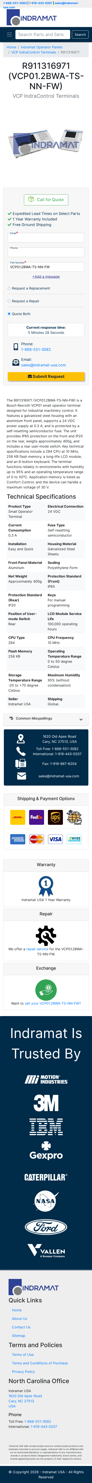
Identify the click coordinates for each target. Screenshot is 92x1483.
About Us (19, 1318)
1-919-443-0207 (40, 3)
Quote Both (21, 314)
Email (13, 233)
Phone (14, 247)
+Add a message (46, 276)
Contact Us (21, 1327)
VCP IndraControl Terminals (33, 52)
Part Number (17, 262)
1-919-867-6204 (63, 764)
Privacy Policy (23, 1371)
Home (11, 47)
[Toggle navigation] (9, 34)
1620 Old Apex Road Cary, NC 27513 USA (25, 1401)
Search (80, 34)
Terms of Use (23, 1354)
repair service (37, 949)
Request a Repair (25, 301)
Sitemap (18, 1335)
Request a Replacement (31, 288)
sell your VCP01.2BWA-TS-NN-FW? (53, 1003)
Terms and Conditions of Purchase (40, 1363)
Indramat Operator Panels (41, 47)
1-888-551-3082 (15, 3)
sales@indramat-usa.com (43, 365)
